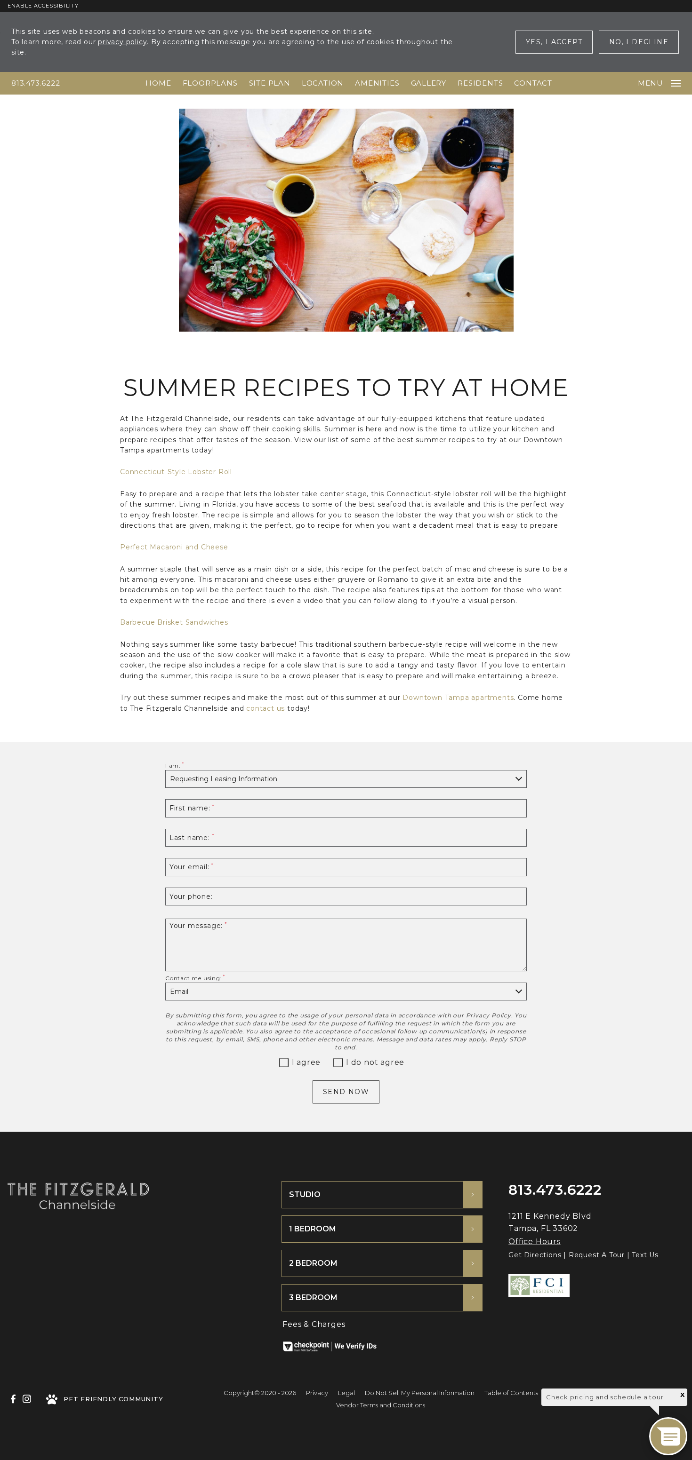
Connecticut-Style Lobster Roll (176, 472)
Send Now (346, 1091)
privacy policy (122, 42)
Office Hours (534, 1241)
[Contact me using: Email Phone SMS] (346, 992)
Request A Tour (597, 1255)
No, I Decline (638, 42)
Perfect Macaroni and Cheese (174, 547)
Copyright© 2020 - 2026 (260, 1393)
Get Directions (534, 1255)
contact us (265, 708)
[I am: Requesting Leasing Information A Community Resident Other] (346, 779)
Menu (650, 83)
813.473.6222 (35, 83)
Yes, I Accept (554, 42)
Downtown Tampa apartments (458, 697)
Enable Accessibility (43, 5)
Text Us (645, 1255)
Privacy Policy (488, 1015)
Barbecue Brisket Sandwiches (174, 622)
